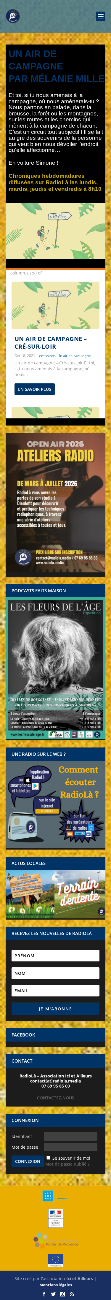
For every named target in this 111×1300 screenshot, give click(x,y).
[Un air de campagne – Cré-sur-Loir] (56, 305)
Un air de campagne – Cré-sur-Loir (51, 342)
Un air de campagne (74, 355)
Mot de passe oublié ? (67, 1164)
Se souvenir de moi (71, 1158)
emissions (47, 355)
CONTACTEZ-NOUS (55, 1098)
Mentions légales (55, 1285)
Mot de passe (25, 1147)
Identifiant (22, 1136)
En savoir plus (34, 389)
